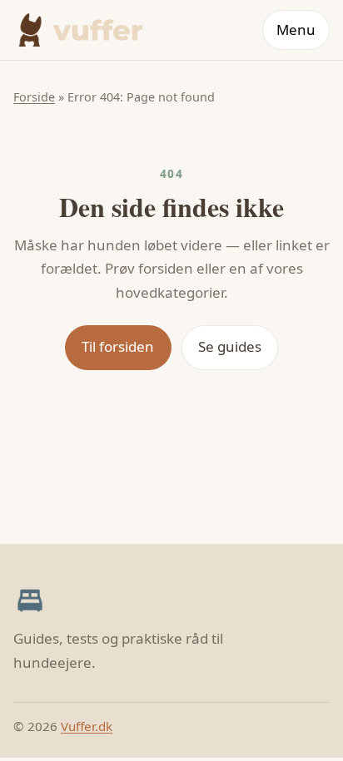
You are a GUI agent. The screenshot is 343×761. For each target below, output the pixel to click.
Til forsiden (118, 346)
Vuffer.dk (86, 726)
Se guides (229, 346)
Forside (34, 97)
